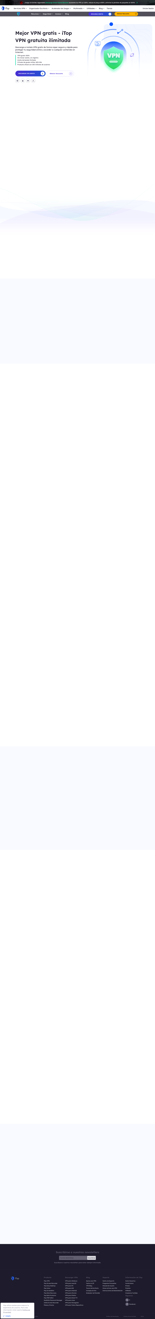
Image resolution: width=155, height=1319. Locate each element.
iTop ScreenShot (49, 1290)
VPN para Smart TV (71, 1298)
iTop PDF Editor (49, 1298)
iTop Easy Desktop (49, 1286)
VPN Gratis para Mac (56, 996)
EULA (142, 1316)
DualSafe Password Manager (53, 1300)
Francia (31, 148)
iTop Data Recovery (50, 1293)
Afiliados (128, 1290)
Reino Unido (33, 142)
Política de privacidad (130, 1316)
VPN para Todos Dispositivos (74, 1305)
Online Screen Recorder (51, 1302)
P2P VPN (118, 1188)
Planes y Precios (49, 1305)
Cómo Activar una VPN (110, 1288)
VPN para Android (71, 1290)
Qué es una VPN (91, 1281)
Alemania (32, 154)
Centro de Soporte (108, 1281)
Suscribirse (91, 1258)
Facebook (132, 1304)
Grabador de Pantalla (93, 1293)
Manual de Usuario (108, 1286)
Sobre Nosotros (130, 1281)
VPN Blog (89, 1286)
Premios (127, 1288)
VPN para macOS (70, 1283)
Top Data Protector (50, 1295)
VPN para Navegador (72, 1302)
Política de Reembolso (112, 1316)
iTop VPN (47, 1281)
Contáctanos (129, 1283)
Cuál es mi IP (90, 1283)
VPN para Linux (70, 1300)
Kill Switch (83, 431)
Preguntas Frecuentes (109, 1283)
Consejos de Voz (91, 1290)
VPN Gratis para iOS (56, 1025)
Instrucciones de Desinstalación (113, 1290)
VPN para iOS (69, 1288)
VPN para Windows (71, 1281)
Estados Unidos (34, 135)
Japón (31, 161)
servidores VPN (77, 117)
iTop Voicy (47, 1288)
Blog (67, 14)
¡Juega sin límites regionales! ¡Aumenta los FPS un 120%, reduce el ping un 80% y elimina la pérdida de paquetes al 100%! (80, 3)
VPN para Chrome (70, 1293)
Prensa (127, 1286)
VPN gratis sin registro (53, 599)
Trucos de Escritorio (92, 1288)
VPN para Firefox (70, 1295)
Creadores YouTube (131, 1293)
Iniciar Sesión (148, 8)
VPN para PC (69, 1286)
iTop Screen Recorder (50, 1283)
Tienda (109, 8)
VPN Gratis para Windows (59, 964)
